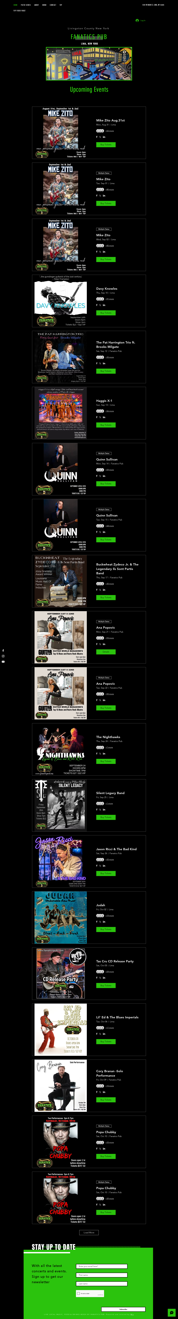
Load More (89, 1232)
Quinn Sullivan (107, 459)
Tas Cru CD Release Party (115, 961)
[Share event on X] (100, 137)
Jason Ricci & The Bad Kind (116, 849)
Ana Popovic (105, 627)
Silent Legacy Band (110, 793)
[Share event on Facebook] (96, 137)
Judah (100, 905)
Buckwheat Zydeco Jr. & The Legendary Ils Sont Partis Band (117, 569)
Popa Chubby (106, 1132)
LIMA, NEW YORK (89, 43)
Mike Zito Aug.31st (110, 120)
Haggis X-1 (104, 401)
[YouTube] (3, 661)
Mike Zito (103, 179)
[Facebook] (3, 650)
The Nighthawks (108, 737)
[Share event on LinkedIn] (104, 137)
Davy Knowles (106, 289)
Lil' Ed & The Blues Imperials (117, 1017)
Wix (132, 1314)
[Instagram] (3, 656)
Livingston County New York (89, 28)
